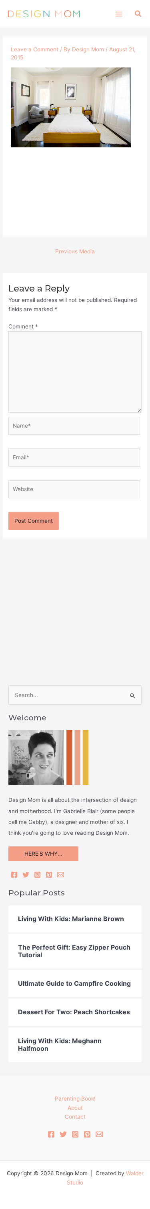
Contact (75, 1116)
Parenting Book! (75, 1098)
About (75, 1108)
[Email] (60, 874)
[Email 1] (99, 1134)
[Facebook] (14, 874)
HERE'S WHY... (43, 853)
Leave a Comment (34, 49)
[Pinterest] (49, 874)
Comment (23, 326)
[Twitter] (25, 874)
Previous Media (75, 251)
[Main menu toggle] (118, 14)
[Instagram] (37, 874)
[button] (138, 14)
